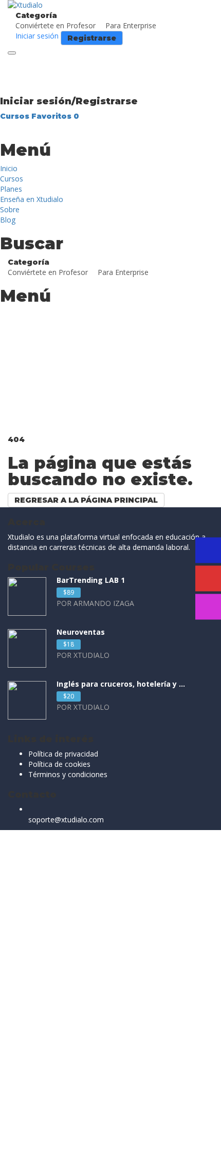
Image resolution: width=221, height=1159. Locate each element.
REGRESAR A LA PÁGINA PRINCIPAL (86, 500)
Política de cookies (59, 764)
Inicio (8, 168)
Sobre (10, 209)
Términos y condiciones (67, 774)
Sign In (85, 1143)
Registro (59, 1143)
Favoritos (55, 116)
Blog (7, 220)
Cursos (15, 116)
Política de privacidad (63, 754)
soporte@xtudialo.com (66, 819)
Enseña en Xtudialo (31, 199)
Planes (11, 189)
